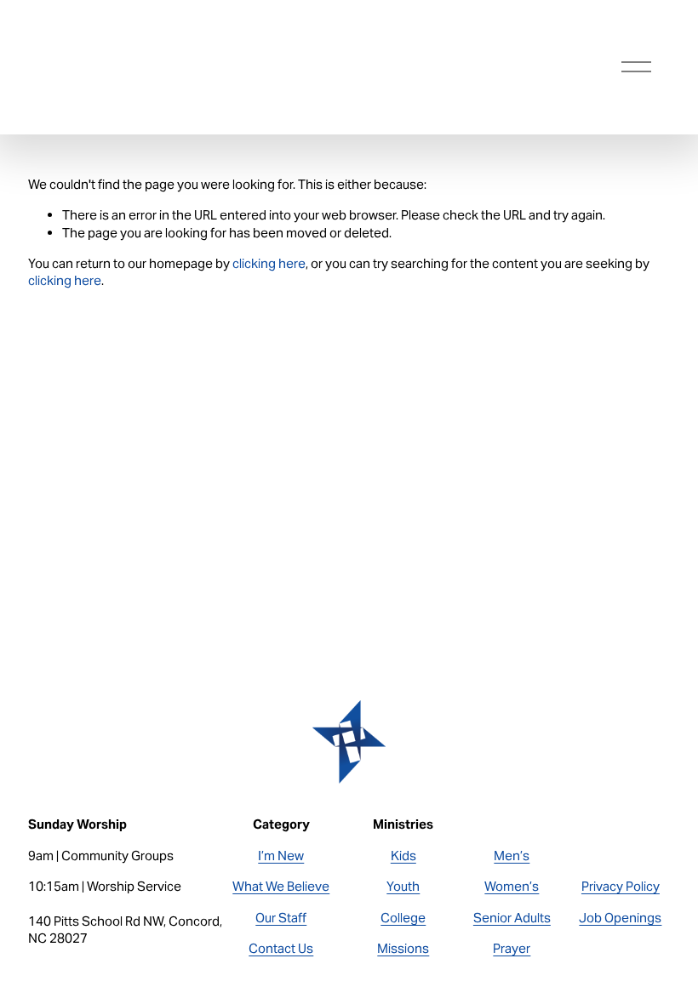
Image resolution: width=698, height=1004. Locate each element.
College (403, 918)
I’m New (281, 855)
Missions (403, 948)
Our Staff (280, 918)
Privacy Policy (620, 886)
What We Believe (280, 886)
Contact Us (281, 948)
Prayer (511, 948)
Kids (403, 855)
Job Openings (620, 918)
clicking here (269, 263)
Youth (403, 886)
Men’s (511, 855)
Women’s (511, 886)
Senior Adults (512, 918)
